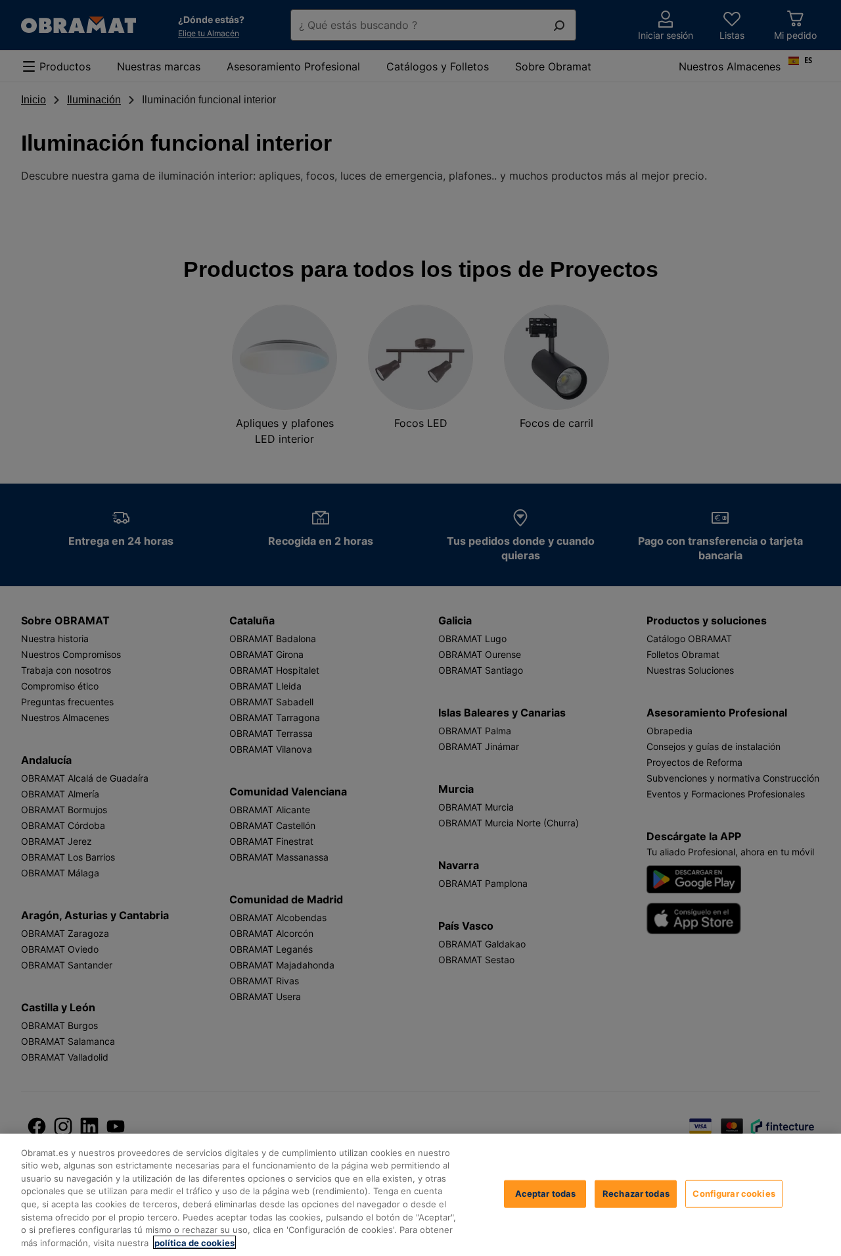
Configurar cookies (734, 1193)
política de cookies (194, 1242)
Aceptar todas (545, 1193)
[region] (420, 1195)
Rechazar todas (636, 1193)
